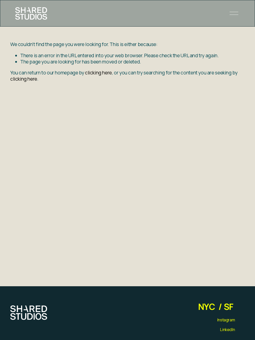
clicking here (98, 72)
